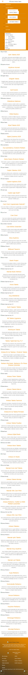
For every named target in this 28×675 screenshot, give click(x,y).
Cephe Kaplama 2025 (14, 181)
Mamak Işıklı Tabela (14, 537)
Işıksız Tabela (13, 12)
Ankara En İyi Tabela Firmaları (14, 412)
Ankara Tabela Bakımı (14, 389)
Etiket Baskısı (14, 114)
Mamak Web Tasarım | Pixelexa (16, 653)
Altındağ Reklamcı (14, 629)
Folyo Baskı (12, 17)
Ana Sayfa (4, 658)
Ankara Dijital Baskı (14, 434)
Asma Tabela (14, 284)
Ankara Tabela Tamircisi (14, 400)
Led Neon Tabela (13, 21)
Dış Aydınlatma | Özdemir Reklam (14, 148)
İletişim (8, 29)
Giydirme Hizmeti (14, 67)
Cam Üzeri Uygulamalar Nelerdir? (14, 204)
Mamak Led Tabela (14, 560)
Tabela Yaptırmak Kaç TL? (14, 341)
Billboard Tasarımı (14, 249)
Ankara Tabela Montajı (14, 479)
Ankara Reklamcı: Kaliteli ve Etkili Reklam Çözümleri (14, 503)
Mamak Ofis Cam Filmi (14, 491)
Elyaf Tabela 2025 (14, 125)
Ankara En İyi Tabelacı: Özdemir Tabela (14, 352)
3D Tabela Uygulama (14, 318)
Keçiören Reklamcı (14, 606)
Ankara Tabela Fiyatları (14, 423)
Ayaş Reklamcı (14, 573)
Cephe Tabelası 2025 (14, 170)
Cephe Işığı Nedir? (14, 193)
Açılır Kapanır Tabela (14, 307)
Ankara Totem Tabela (14, 376)
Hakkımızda (4, 660)
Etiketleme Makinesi (14, 101)
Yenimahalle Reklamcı (14, 584)
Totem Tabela (9, 7)
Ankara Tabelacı (14, 526)
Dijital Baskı (9, 14)
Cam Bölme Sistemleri (14, 227)
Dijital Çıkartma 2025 (14, 136)
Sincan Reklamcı (14, 595)
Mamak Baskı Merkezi (14, 272)
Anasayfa (8, 4)
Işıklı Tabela (11, 36)
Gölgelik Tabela (14, 79)
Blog (7, 26)
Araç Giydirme (10, 23)
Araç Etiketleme (14, 296)
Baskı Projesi (14, 260)
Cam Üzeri (14, 215)
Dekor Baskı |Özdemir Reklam (14, 159)
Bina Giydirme (14, 238)
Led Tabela (9, 18)
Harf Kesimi (14, 90)
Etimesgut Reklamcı (14, 618)
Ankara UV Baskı (14, 457)
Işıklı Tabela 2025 (14, 55)
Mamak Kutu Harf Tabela (14, 468)
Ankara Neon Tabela (14, 445)
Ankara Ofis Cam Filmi (14, 515)
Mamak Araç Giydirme (14, 549)
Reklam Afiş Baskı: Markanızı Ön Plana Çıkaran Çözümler (14, 364)
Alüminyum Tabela (14, 329)
